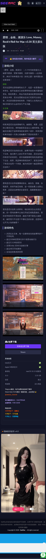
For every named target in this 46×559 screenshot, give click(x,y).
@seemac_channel (11, 394)
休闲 (8, 50)
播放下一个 (18, 509)
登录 (39, 3)
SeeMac (22, 530)
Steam (23, 352)
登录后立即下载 (23, 346)
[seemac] (4, 51)
